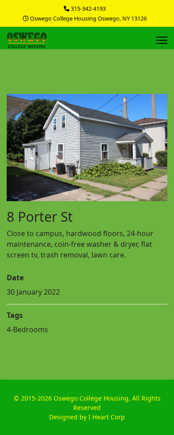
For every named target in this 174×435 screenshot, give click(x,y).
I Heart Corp (106, 417)
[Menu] (161, 40)
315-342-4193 (88, 9)
